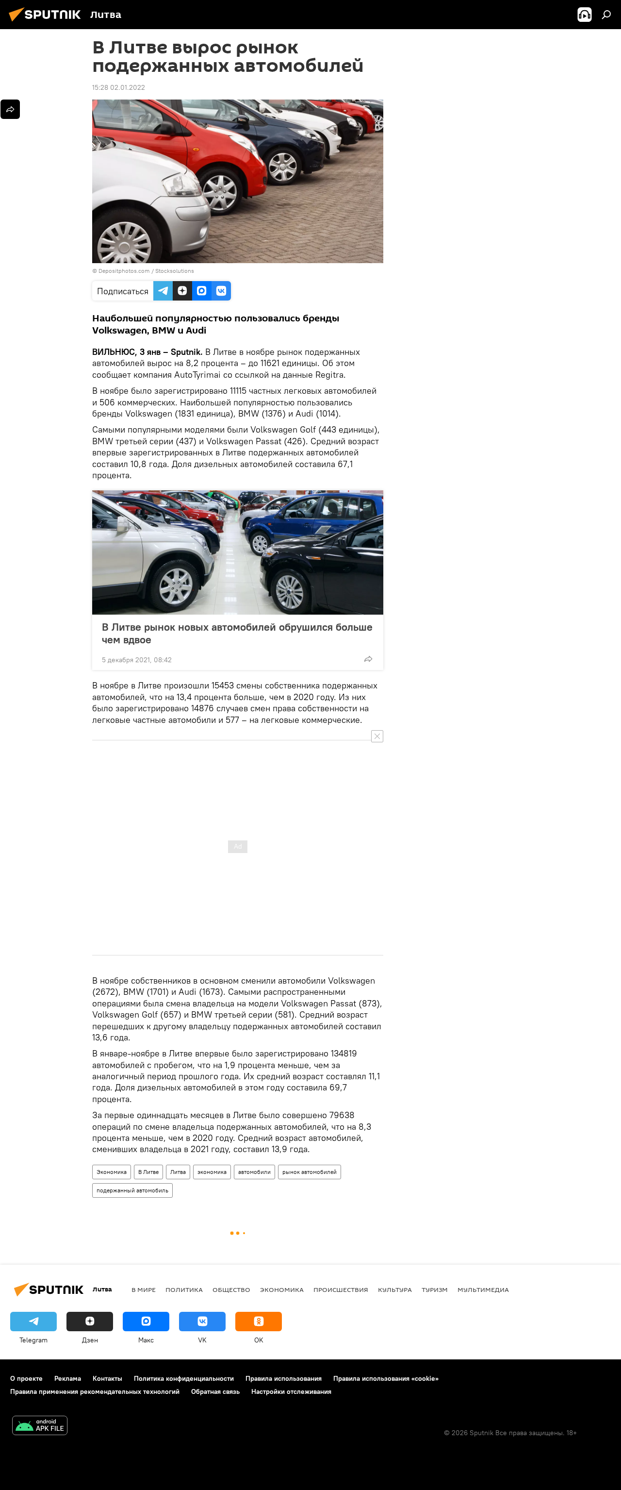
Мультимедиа (483, 1289)
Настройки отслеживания (291, 1391)
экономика (212, 1171)
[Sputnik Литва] (47, 22)
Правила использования (283, 1378)
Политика (184, 1289)
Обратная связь (215, 1391)
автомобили (254, 1171)
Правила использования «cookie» (386, 1378)
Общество (231, 1289)
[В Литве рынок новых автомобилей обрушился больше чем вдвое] (237, 552)
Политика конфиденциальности (184, 1378)
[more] (368, 659)
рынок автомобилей (309, 1171)
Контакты (107, 1378)
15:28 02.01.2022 (118, 87)
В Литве (148, 1171)
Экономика (112, 1171)
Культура (395, 1289)
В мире (143, 1289)
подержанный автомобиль (132, 1190)
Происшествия (340, 1289)
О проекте (26, 1378)
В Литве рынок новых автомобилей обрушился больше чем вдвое (237, 633)
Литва (178, 1171)
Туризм (435, 1289)
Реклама (67, 1378)
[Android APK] (40, 1427)
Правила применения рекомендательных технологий (95, 1391)
